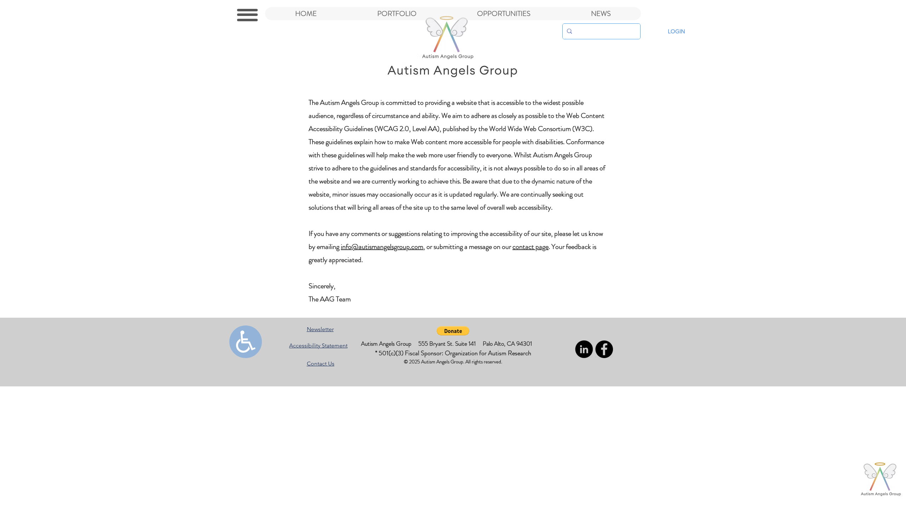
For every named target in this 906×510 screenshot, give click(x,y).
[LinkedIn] (584, 349)
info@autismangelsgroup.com (382, 247)
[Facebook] (604, 349)
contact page (530, 247)
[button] (247, 14)
